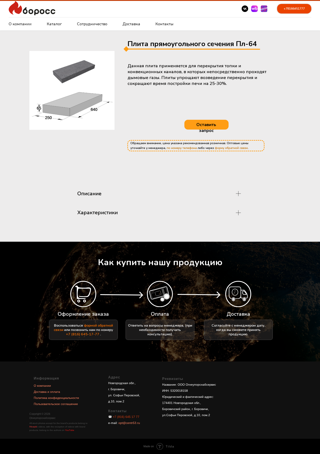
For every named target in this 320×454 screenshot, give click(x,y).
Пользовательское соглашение (56, 404)
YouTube (69, 430)
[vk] (245, 8)
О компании (20, 24)
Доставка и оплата (47, 391)
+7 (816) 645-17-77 (82, 334)
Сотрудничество (92, 24)
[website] (254, 8)
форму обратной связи (231, 148)
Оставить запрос (206, 127)
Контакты (164, 24)
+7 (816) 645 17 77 (126, 417)
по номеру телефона (182, 148)
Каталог (54, 24)
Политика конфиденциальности (56, 398)
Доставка (131, 24)
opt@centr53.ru (129, 423)
